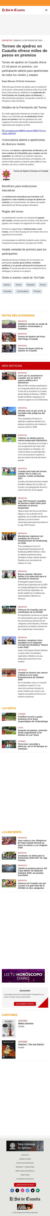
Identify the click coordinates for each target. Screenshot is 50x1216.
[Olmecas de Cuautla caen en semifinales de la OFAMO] (9, 620)
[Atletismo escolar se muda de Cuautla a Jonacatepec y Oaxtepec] (9, 325)
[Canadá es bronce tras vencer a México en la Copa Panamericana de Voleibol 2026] (9, 685)
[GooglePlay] (38, 1190)
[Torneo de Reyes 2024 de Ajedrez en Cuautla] (9, 348)
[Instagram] (22, 1190)
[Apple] (33, 1190)
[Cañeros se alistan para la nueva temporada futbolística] (9, 449)
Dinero (43, 285)
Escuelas (7, 291)
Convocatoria (22, 291)
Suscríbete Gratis (25, 1004)
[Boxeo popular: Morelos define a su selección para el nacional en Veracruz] (9, 586)
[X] (17, 1190)
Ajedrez (7, 285)
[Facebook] (12, 1190)
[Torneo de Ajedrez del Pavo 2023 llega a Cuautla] (9, 337)
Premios (37, 291)
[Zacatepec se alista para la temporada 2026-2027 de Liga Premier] (9, 857)
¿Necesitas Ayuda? (25, 1185)
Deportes (31, 285)
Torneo (18, 285)
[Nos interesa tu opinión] (25, 1146)
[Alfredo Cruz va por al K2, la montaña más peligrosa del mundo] (9, 419)
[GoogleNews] (27, 1190)
